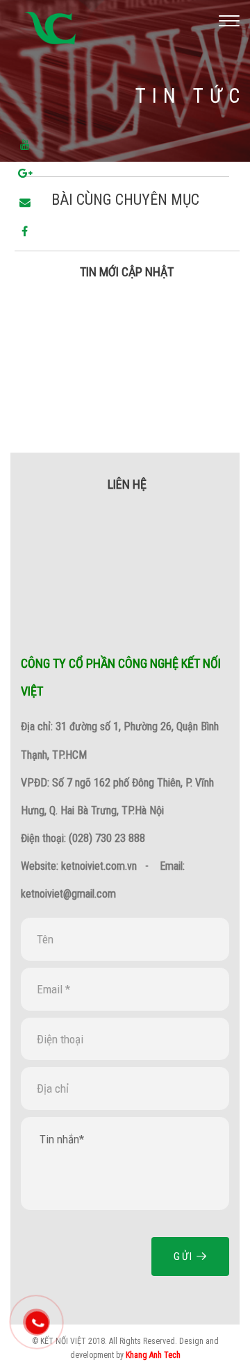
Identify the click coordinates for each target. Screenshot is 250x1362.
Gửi (185, 1256)
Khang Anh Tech (153, 1355)
